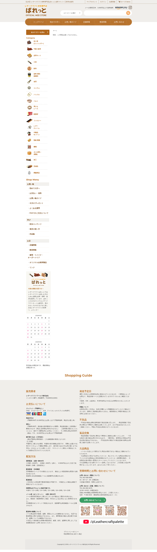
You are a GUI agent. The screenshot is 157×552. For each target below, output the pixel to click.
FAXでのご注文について (39, 213)
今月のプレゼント (36, 203)
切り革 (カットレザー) (39, 42)
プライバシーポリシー (71, 532)
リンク (32, 267)
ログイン (103, 2)
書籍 (35, 147)
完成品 (36, 166)
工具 (35, 62)
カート (123, 2)
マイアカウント (92, 2)
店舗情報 (86, 22)
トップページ (38, 22)
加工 (35, 160)
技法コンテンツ (36, 224)
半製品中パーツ (37, 134)
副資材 (36, 114)
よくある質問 (35, 208)
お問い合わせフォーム (92, 500)
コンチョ (37, 88)
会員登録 (112, 2)
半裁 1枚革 (37, 49)
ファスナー (37, 120)
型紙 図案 (37, 140)
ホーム (55, 30)
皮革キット (37, 55)
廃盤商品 (37, 173)
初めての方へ (55, 22)
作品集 (32, 234)
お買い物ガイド (71, 22)
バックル (37, 94)
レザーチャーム (37, 127)
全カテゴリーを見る (38, 32)
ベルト (36, 101)
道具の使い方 (35, 229)
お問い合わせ (119, 22)
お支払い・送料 (36, 193)
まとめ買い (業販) (37, 153)
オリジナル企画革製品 (38, 262)
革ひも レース (36, 108)
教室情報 (103, 22)
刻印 (35, 68)
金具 (35, 81)
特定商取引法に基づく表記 (73, 534)
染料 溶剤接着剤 (37, 75)
